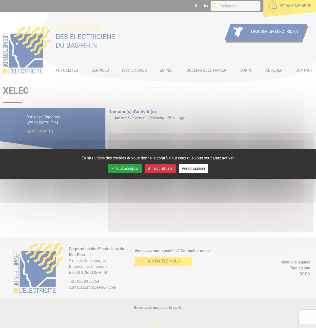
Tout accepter (126, 168)
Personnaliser (193, 168)
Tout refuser (162, 168)
